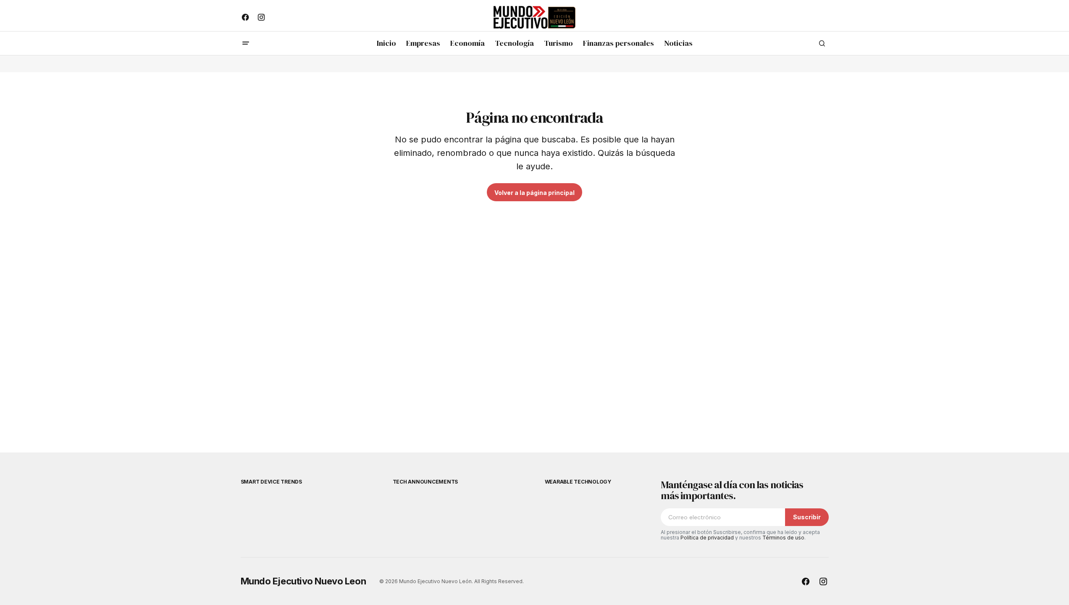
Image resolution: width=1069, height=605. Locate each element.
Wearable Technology (578, 482)
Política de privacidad (707, 537)
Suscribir (807, 517)
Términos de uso (783, 537)
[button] (246, 43)
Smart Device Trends (271, 482)
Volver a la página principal (534, 192)
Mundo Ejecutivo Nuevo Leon (303, 581)
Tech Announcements (425, 482)
